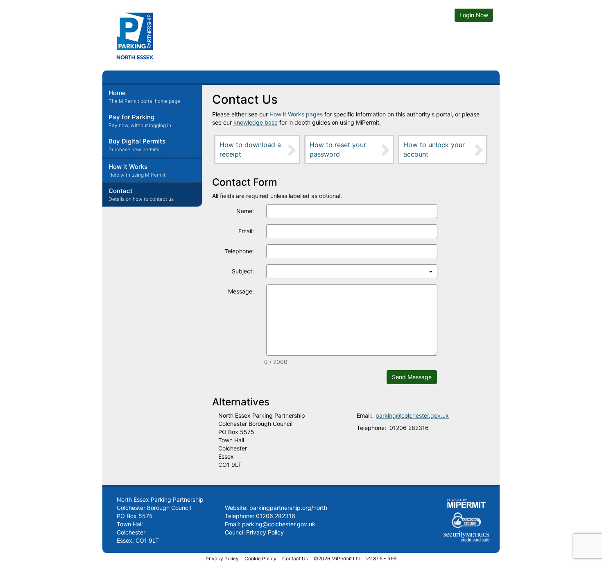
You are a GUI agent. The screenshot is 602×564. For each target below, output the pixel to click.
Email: (246, 230)
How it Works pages (296, 114)
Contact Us (295, 558)
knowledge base (255, 122)
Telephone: (239, 251)
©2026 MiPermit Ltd (337, 558)
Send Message (412, 376)
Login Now (473, 14)
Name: (245, 210)
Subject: (243, 271)
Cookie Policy (260, 558)
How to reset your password (338, 149)
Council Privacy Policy (254, 532)
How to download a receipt (250, 149)
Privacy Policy (222, 558)
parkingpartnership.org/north (288, 507)
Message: (241, 291)
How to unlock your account (434, 149)
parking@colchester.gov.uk (412, 415)
